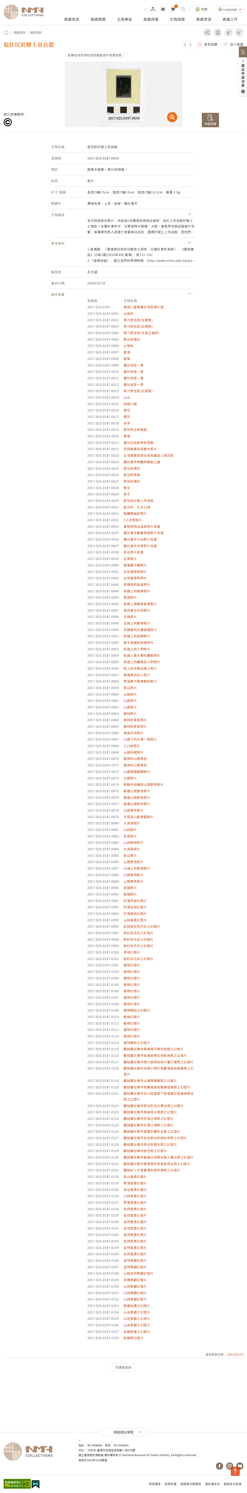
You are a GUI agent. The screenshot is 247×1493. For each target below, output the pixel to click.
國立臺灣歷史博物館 (37, 1451)
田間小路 (130, 404)
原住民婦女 (132, 339)
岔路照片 (130, 616)
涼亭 (127, 423)
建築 (127, 358)
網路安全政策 (233, 1484)
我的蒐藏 (173, 9)
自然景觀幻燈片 (135, 1260)
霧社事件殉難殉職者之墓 (142, 462)
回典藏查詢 (123, 1367)
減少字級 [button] (239, 32)
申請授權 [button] (210, 123)
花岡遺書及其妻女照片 (140, 449)
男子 (127, 494)
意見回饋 (211, 44)
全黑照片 (130, 558)
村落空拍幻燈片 (135, 900)
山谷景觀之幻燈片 (137, 1312)
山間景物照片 (134, 875)
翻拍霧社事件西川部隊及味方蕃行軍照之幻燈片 (159, 1062)
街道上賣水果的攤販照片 (142, 655)
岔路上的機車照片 (137, 623)
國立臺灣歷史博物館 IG (229, 1466)
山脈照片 (130, 694)
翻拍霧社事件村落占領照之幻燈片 (149, 1118)
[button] (187, 44)
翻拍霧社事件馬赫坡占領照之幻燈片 (150, 1112)
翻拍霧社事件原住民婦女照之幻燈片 (150, 1144)
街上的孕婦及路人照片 (140, 668)
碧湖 (127, 352)
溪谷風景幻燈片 (135, 1189)
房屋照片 (130, 887)
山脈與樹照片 (134, 752)
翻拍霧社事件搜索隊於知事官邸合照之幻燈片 (157, 1163)
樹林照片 (130, 713)
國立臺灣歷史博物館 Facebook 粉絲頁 (219, 1466)
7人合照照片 (133, 520)
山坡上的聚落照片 (137, 868)
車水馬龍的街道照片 (139, 642)
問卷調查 (155, 1484)
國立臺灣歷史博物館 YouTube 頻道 (239, 1466)
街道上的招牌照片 (137, 636)
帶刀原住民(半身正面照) (141, 332)
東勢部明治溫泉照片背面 (142, 526)
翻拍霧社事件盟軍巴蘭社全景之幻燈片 (152, 1131)
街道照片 (130, 894)
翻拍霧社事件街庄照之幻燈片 (145, 1150)
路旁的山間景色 (135, 758)
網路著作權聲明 (190, 1484)
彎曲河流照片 (134, 733)
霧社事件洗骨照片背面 (140, 545)
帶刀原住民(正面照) (138, 391)
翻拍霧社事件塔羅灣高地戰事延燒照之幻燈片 (157, 1087)
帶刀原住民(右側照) (138, 326)
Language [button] (230, 9)
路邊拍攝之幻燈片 (137, 1305)
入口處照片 (132, 745)
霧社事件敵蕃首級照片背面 (144, 532)
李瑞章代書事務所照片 (140, 681)
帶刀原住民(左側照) (138, 320)
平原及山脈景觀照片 (139, 816)
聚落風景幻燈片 (135, 1183)
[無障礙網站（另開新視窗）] (17, 1484)
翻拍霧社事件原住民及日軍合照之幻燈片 (154, 1105)
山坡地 (129, 313)
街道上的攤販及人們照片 (142, 662)
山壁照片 (130, 778)
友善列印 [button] (218, 32)
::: (145, 9)
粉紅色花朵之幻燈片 (139, 933)
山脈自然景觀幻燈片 (139, 1273)
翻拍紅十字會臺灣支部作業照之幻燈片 (152, 1170)
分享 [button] (207, 32)
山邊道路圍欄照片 (137, 771)
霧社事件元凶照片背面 (140, 539)
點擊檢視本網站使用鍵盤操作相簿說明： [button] (96, 55)
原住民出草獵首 (135, 429)
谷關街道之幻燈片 (137, 1331)
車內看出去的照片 (137, 610)
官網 (204, 9)
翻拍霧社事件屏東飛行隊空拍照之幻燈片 (154, 1049)
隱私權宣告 (212, 1484)
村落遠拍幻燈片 (135, 913)
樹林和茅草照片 (135, 720)
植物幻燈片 (132, 965)
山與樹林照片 (134, 842)
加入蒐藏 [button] (236, 44)
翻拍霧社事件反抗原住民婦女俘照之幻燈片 (155, 1138)
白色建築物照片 (135, 571)
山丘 (127, 397)
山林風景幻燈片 (135, 920)
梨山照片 (130, 687)
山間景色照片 (134, 810)
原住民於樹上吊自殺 (139, 500)
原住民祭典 (132, 474)
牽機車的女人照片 (137, 675)
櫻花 (127, 410)
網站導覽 (153, 9)
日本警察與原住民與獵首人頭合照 (149, 455)
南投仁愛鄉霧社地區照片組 (144, 307)
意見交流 (163, 9)
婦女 (127, 487)
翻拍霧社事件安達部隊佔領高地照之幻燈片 (155, 1055)
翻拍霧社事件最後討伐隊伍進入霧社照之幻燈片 (159, 1157)
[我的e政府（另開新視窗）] (35, 1484)
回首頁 (6, 32)
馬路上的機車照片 (137, 591)
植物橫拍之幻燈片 (137, 1010)
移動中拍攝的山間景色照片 (144, 784)
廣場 (127, 436)
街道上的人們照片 (137, 649)
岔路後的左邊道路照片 (140, 629)
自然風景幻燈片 (135, 1209)
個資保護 (170, 1484)
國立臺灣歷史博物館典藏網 (26, 12)
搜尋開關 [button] (183, 9)
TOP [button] (235, 1471)
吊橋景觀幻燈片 (135, 1279)
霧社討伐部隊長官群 (139, 442)
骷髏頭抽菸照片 (135, 513)
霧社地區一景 (134, 365)
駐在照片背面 (134, 552)
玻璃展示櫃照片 (135, 565)
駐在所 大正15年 (137, 507)
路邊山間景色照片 (137, 791)
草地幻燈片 (132, 952)
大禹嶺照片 (132, 823)
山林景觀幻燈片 (135, 1286)
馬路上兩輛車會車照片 (140, 604)
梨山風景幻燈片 (135, 1176)
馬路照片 (130, 597)
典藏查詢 (20, 32)
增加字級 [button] (229, 32)
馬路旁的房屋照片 (137, 584)
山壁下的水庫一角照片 (140, 739)
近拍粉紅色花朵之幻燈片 (142, 926)
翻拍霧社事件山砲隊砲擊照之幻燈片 (150, 1080)
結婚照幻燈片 (134, 1338)
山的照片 (130, 829)
